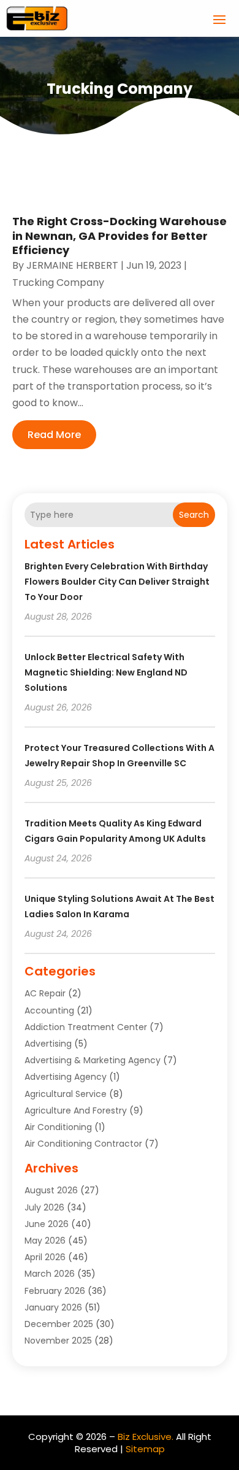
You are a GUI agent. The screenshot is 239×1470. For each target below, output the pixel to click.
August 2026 (51, 1190)
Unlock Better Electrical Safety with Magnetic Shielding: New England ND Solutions (106, 672)
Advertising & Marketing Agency (93, 1060)
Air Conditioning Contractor (83, 1143)
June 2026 (47, 1224)
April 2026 (45, 1257)
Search (194, 515)
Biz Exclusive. (145, 1436)
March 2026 (50, 1274)
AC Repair (45, 993)
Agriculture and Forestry (76, 1110)
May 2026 (45, 1240)
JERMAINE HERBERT (72, 265)
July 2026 (44, 1207)
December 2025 (59, 1324)
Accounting (49, 1010)
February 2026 (55, 1291)
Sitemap (145, 1448)
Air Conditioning (58, 1127)
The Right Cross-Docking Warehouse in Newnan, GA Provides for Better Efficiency (119, 236)
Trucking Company (58, 282)
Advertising (48, 1043)
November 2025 (58, 1340)
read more (54, 435)
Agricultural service (66, 1094)
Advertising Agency (66, 1077)
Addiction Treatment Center (86, 1027)
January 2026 (53, 1307)
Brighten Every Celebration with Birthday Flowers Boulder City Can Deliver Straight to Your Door (117, 581)
